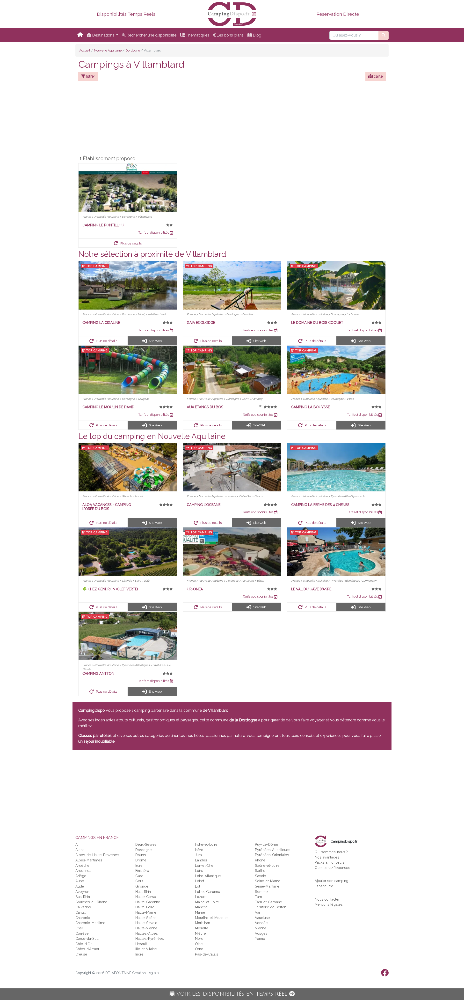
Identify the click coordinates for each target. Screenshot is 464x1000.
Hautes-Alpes (146, 933)
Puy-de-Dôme (266, 844)
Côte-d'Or (83, 944)
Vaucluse (262, 918)
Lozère (201, 897)
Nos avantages (327, 857)
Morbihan (202, 923)
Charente (82, 918)
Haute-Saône (146, 918)
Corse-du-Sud (87, 938)
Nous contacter (327, 899)
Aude (79, 886)
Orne (199, 949)
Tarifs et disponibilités (154, 232)
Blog (256, 35)
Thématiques (197, 35)
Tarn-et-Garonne (268, 902)
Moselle (201, 928)
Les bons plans (230, 35)
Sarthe (260, 870)
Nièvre (200, 933)
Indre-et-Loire (206, 844)
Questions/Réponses (332, 868)
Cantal (80, 912)
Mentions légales (329, 904)
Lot (197, 886)
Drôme (140, 860)
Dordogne (132, 50)
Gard (139, 876)
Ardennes (83, 870)
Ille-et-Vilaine (146, 949)
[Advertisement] (232, 119)
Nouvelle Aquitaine (108, 50)
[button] (128, 243)
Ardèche (82, 865)
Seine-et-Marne (267, 881)
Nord (199, 938)
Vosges (261, 933)
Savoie (260, 876)
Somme (261, 891)
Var (257, 912)
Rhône (260, 860)
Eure (139, 865)
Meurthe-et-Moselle (211, 918)
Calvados (83, 907)
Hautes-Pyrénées (149, 938)
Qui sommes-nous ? (331, 852)
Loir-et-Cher (205, 865)
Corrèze (82, 933)
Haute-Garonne (147, 902)
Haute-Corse (145, 897)
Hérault (141, 944)
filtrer (90, 76)
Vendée (261, 923)
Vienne (260, 928)
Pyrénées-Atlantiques (272, 850)
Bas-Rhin (82, 897)
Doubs (140, 855)
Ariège (80, 876)
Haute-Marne (145, 912)
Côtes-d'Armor (87, 949)
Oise (199, 944)
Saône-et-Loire (267, 865)
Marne (200, 912)
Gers (139, 881)
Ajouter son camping (331, 881)
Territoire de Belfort (270, 907)
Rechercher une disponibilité (150, 35)
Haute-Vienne (146, 928)
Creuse (81, 954)
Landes (201, 860)
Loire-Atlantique (208, 876)
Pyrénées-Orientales (272, 855)
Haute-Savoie (146, 923)
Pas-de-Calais (206, 954)
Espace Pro (324, 886)
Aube (79, 881)
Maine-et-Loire (207, 902)
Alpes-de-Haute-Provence (97, 855)
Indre (139, 954)
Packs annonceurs (330, 862)
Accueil (84, 50)
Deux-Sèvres (146, 844)
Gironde (141, 886)
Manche (201, 907)
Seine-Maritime (267, 886)
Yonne (260, 938)
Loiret (199, 881)
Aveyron (82, 891)
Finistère (142, 870)
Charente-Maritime (90, 923)
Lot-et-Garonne (207, 891)
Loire (199, 870)
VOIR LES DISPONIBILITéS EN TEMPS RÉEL (231, 994)
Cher (79, 928)
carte (378, 76)
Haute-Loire (144, 907)
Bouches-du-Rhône (91, 902)
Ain (77, 844)
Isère (199, 850)
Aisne (80, 850)
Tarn (258, 897)
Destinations (103, 35)
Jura (198, 855)
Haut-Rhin (143, 891)
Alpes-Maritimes (88, 860)
